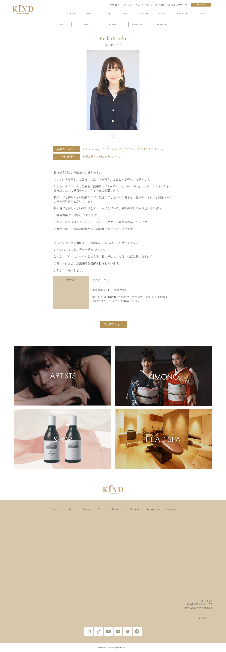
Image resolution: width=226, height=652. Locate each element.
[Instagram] (113, 135)
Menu (125, 13)
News (141, 13)
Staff (89, 13)
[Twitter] (127, 631)
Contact (202, 13)
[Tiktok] (98, 631)
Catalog (107, 13)
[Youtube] (108, 631)
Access (162, 13)
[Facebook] (137, 631)
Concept (71, 13)
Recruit (180, 13)
